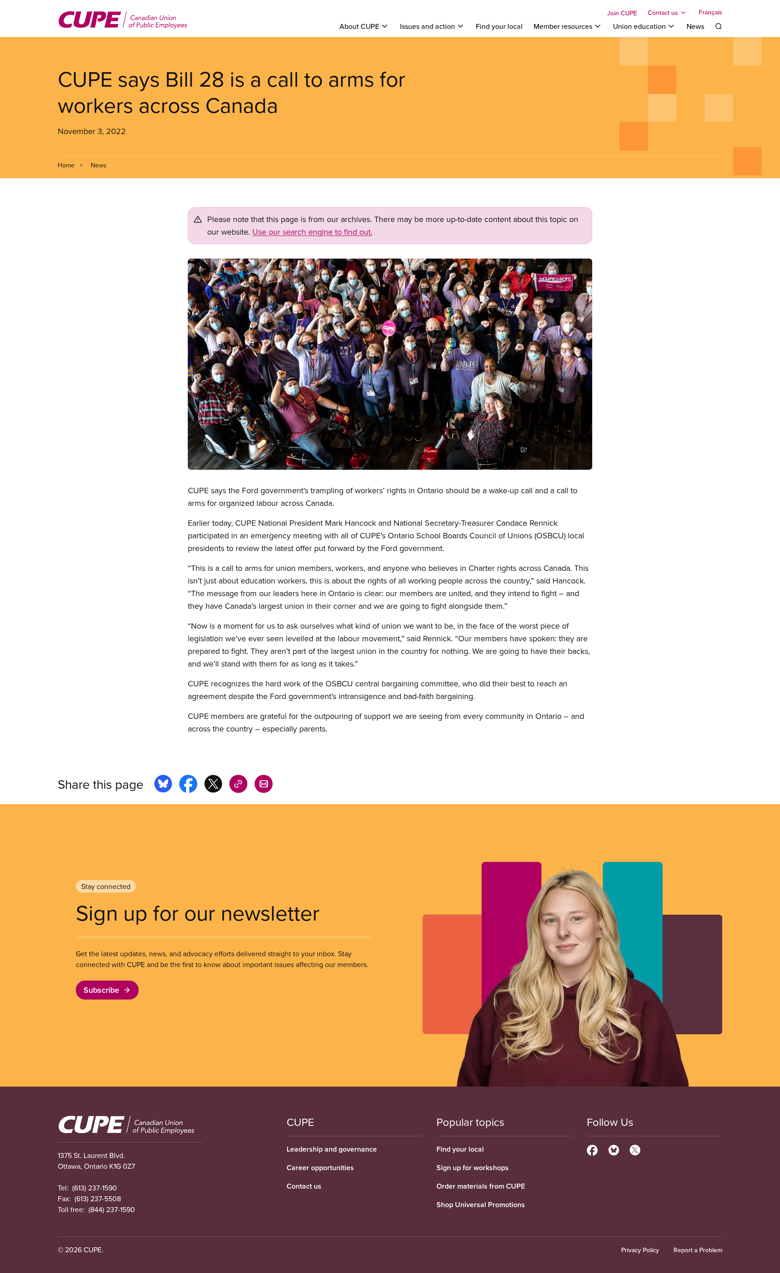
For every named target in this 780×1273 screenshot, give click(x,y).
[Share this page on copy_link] (238, 785)
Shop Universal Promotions (480, 1204)
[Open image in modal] (390, 364)
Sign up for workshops (472, 1167)
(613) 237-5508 (97, 1199)
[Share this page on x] (213, 785)
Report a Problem (697, 1249)
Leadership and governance (332, 1149)
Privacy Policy (640, 1249)
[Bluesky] (613, 1148)
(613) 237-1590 (94, 1188)
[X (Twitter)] (635, 1148)
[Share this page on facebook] (188, 785)
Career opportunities (320, 1167)
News (695, 26)
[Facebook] (592, 1148)
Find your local (499, 26)
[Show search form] (718, 26)
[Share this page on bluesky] (163, 785)
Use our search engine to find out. (312, 231)
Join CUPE (622, 13)
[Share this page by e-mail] (264, 785)
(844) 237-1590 (111, 1209)
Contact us (304, 1186)
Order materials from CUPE (480, 1186)
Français (710, 12)
